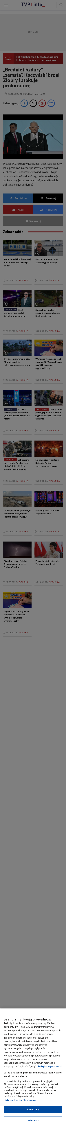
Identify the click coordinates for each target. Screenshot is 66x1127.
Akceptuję (33, 1109)
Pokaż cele (33, 1120)
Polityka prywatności (50, 1066)
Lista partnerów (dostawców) (20, 1100)
